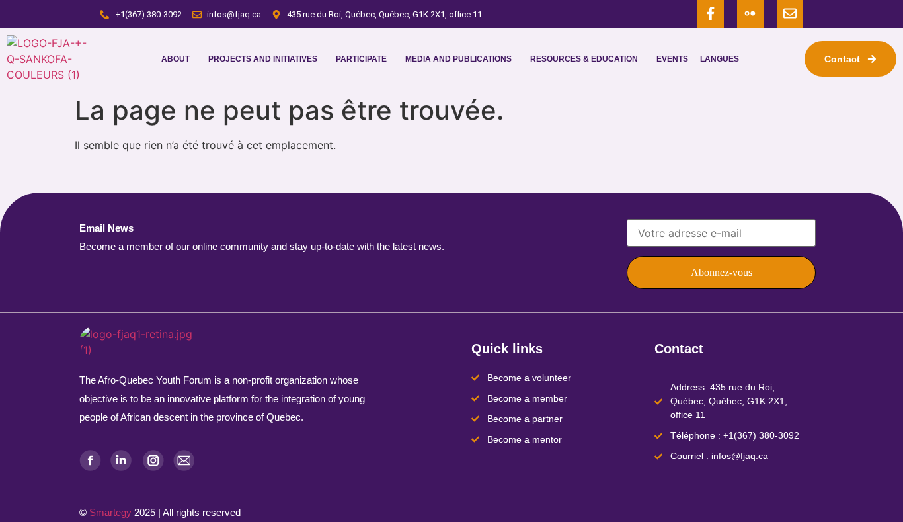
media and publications (458, 59)
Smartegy (110, 512)
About (175, 59)
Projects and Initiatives (262, 59)
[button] (178, 59)
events (672, 59)
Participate (361, 59)
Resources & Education (584, 59)
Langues (719, 59)
